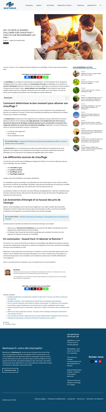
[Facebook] (27, 77)
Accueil (5, 67)
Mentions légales (40, 399)
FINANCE (38, 5)
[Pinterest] (39, 77)
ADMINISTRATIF (91, 5)
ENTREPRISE (50, 5)
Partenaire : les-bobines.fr (95, 399)
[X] (33, 77)
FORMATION (80, 5)
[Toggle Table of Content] (66, 98)
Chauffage (8, 324)
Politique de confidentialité (56, 399)
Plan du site (81, 399)
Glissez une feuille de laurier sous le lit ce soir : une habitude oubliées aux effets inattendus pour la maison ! (91, 99)
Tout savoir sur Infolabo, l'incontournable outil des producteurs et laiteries (74, 361)
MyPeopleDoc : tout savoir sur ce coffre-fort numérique (73, 351)
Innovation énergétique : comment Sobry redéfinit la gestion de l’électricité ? (91, 107)
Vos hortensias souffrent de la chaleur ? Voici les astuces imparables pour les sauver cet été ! (92, 149)
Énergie (13, 324)
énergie (43, 84)
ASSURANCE (29, 5)
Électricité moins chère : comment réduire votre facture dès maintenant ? (91, 124)
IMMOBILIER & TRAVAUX (64, 5)
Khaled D (5, 40)
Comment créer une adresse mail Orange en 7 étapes (74, 382)
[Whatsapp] (46, 77)
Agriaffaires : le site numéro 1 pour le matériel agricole (73, 342)
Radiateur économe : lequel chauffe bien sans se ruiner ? (91, 74)
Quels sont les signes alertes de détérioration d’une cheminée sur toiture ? (90, 115)
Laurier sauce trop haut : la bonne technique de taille (90, 90)
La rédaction (71, 399)
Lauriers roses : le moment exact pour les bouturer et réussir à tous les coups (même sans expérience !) (92, 140)
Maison (6, 43)
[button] (100, 5)
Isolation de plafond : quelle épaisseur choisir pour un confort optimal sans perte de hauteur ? (92, 132)
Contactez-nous (10, 370)
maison (62, 121)
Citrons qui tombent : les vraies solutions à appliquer (90, 82)
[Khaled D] (7, 275)
